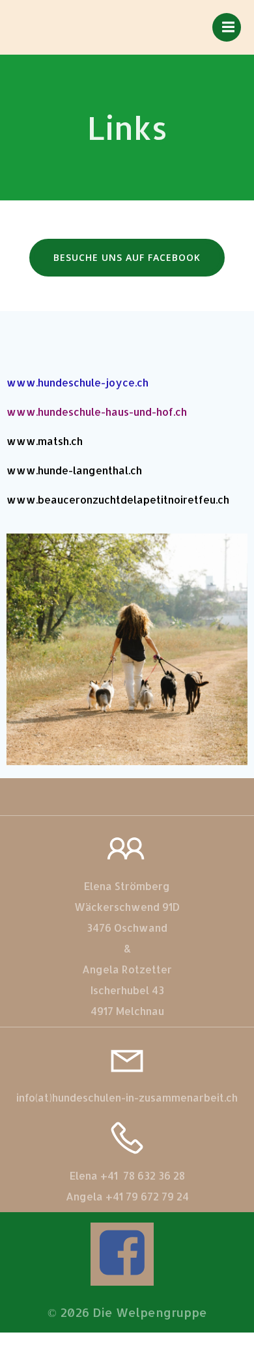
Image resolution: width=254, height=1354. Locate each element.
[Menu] (226, 27)
